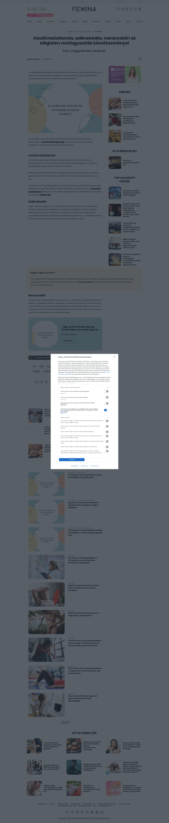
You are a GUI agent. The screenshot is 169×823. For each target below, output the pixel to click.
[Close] (115, 357)
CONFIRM (72, 459)
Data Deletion (74, 466)
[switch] (106, 391)
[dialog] (84, 411)
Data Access (84, 466)
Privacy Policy (94, 466)
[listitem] (84, 387)
